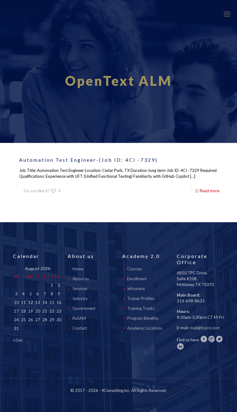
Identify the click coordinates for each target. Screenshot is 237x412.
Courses (134, 268)
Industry (80, 298)
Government (84, 308)
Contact (80, 328)
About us (81, 278)
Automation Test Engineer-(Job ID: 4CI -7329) (88, 160)
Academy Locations (144, 328)
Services (80, 288)
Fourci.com (21, 14)
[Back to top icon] (207, 399)
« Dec (18, 340)
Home (78, 268)
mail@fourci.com (205, 327)
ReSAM (79, 318)
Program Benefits (142, 318)
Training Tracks (141, 308)
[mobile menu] (227, 14)
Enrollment (137, 278)
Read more (209, 190)
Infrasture (136, 288)
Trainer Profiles (141, 298)
